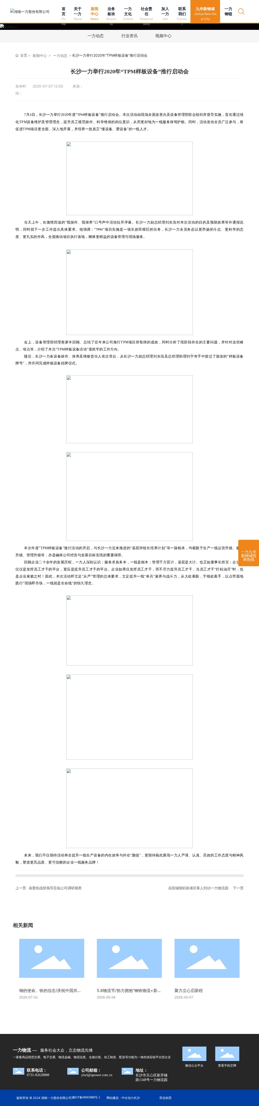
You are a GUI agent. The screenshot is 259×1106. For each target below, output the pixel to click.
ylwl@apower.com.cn (96, 1075)
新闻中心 (40, 55)
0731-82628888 (38, 1075)
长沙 (137, 1098)
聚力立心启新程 (189, 990)
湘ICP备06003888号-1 (86, 1097)
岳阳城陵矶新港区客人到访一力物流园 (198, 888)
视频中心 (163, 35)
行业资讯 (129, 35)
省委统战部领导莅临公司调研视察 (55, 888)
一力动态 (96, 35)
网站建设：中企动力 (120, 1098)
